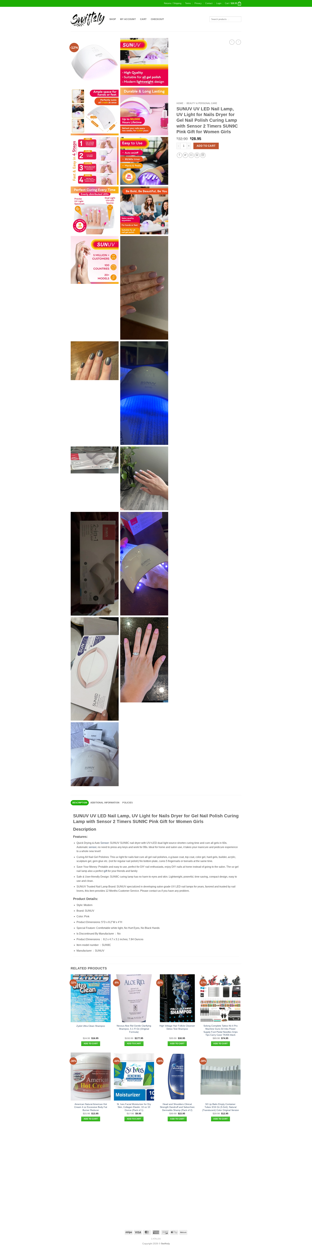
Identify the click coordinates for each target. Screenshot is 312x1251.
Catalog (156, 1239)
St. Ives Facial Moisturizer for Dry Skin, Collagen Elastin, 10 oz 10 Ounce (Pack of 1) (134, 1107)
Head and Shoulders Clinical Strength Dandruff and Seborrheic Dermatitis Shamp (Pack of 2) (177, 1107)
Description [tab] (79, 802)
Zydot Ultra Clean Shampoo (90, 1026)
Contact (209, 3)
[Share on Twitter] (185, 155)
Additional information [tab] (104, 802)
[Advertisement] (156, 1150)
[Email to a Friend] (191, 155)
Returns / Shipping (172, 3)
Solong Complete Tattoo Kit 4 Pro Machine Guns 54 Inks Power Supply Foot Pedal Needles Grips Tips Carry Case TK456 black (220, 1030)
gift (105, 871)
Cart (143, 19)
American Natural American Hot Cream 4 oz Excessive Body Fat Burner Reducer (90, 1107)
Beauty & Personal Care (202, 103)
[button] (218, 3)
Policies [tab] (127, 802)
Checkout (157, 19)
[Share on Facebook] (179, 155)
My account (128, 19)
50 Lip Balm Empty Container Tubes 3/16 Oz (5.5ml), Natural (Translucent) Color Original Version (220, 1107)
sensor (92, 847)
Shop (112, 19)
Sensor (104, 843)
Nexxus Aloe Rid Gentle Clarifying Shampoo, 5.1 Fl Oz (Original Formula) (134, 1028)
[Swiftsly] (87, 19)
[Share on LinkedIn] (203, 155)
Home (179, 103)
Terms (188, 3)
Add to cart (206, 145)
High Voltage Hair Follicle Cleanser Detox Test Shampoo (177, 1027)
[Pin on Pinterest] (197, 155)
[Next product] (231, 42)
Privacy (198, 3)
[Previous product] (238, 42)
